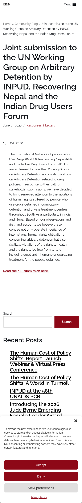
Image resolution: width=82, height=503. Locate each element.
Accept (41, 465)
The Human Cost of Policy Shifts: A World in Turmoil (40, 380)
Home (7, 24)
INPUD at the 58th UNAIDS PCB (31, 394)
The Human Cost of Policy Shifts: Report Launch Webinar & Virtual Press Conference (40, 361)
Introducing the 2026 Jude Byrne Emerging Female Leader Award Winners (36, 412)
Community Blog (26, 24)
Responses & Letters (41, 125)
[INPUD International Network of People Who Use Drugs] (7, 4)
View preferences (41, 488)
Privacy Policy (39, 497)
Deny (41, 476)
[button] (76, 421)
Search (8, 313)
